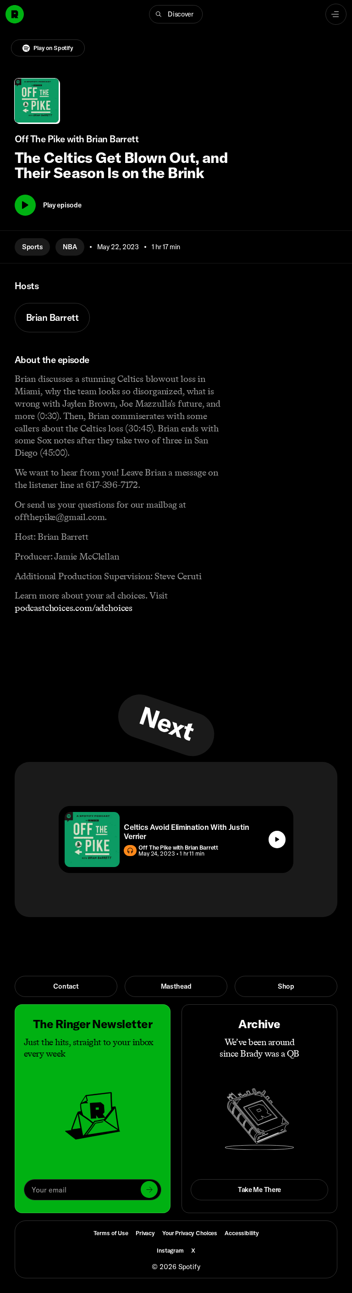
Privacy (145, 1233)
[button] (176, 14)
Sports (32, 246)
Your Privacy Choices (189, 1233)
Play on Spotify (53, 47)
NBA (70, 246)
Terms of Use (111, 1233)
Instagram (170, 1250)
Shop (286, 986)
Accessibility (241, 1233)
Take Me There (259, 1189)
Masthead (176, 986)
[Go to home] (15, 14)
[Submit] (149, 1189)
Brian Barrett (52, 317)
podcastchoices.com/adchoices (73, 607)
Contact (65, 986)
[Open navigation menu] (335, 14)
